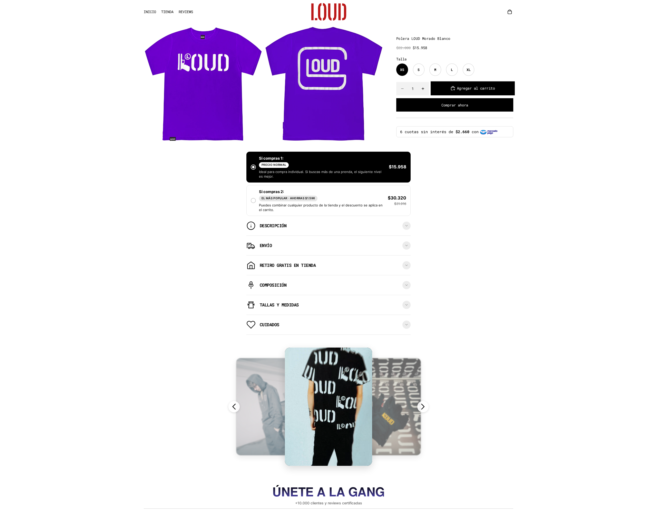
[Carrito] (509, 11)
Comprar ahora (454, 105)
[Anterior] (234, 406)
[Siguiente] (423, 406)
